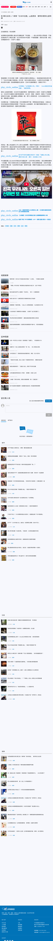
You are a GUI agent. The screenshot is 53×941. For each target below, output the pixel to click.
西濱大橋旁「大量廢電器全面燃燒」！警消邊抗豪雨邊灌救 (4, 664)
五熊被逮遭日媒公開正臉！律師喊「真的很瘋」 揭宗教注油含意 (4, 758)
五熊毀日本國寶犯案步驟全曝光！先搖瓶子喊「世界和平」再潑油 (4, 697)
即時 (24, 6)
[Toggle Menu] (50, 6)
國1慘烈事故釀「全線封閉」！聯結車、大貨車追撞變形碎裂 (4, 533)
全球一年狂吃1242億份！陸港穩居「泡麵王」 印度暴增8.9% (5, 342)
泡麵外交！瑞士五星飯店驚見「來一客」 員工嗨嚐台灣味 (5, 348)
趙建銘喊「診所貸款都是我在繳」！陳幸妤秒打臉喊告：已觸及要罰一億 (4, 483)
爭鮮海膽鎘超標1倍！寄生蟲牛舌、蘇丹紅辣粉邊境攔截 (4, 558)
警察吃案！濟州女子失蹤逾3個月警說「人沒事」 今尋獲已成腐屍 (5, 280)
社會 (33, 6)
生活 (42, 6)
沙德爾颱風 (13, 6)
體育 (39, 6)
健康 (13, 560)
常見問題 (20, 924)
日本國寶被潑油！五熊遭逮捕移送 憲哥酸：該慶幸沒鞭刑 (4, 825)
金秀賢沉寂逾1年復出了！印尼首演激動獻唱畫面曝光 (4, 792)
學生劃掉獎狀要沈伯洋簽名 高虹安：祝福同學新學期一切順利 (4, 549)
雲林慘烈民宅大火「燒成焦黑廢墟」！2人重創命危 (4, 688)
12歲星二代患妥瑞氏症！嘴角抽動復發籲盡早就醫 (4, 767)
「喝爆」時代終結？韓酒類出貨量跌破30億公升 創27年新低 (5, 287)
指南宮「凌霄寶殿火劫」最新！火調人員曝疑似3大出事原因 (4, 672)
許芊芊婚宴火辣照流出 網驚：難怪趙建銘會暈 (4, 450)
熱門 (27, 6)
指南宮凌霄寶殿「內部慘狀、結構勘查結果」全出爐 (4, 630)
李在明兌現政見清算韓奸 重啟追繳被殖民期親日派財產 (5, 319)
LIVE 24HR (5, 6)
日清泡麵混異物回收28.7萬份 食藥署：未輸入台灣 (5, 374)
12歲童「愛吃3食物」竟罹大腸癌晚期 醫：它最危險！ (5, 381)
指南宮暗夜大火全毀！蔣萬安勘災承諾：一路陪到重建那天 (4, 508)
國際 (45, 6)
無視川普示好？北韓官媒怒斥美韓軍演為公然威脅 (5, 300)
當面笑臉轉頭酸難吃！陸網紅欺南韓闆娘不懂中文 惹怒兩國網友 (5, 326)
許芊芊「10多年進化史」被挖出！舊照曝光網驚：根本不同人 (4, 524)
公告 (19, 922)
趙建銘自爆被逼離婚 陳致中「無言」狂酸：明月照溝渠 (4, 458)
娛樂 (36, 6)
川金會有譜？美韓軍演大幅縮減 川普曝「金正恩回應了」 (5, 313)
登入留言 (48, 401)
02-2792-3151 (42, 930)
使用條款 (4, 926)
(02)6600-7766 (41, 926)
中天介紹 (4, 922)
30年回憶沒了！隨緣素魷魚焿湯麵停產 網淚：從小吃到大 (5, 355)
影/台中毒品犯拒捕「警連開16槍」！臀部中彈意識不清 (4, 491)
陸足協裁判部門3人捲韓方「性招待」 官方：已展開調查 (5, 293)
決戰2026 (19, 6)
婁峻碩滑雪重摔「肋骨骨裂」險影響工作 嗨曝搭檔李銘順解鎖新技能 (4, 816)
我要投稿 (20, 930)
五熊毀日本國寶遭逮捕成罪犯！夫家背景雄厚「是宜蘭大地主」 (4, 808)
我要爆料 (20, 928)
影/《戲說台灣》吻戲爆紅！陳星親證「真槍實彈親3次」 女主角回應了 (4, 775)
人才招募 (4, 924)
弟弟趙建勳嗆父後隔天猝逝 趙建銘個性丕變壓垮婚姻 (4, 541)
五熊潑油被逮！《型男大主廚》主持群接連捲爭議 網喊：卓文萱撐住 (4, 833)
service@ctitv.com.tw (44, 932)
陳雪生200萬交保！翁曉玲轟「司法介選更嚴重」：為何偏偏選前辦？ (4, 655)
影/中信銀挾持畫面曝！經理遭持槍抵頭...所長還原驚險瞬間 (5, 387)
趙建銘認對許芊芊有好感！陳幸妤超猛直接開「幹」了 (4, 466)
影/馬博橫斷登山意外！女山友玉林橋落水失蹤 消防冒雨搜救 (4, 639)
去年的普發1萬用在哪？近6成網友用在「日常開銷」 (4, 500)
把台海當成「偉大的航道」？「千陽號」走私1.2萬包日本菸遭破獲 (4, 680)
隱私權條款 (4, 928)
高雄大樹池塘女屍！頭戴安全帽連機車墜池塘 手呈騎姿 (4, 622)
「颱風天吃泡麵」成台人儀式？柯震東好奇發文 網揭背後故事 (5, 361)
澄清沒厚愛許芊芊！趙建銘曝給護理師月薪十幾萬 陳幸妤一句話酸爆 (4, 475)
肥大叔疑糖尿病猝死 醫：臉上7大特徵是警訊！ (4, 783)
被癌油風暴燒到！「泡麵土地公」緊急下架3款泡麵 (5, 368)
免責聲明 (4, 930)
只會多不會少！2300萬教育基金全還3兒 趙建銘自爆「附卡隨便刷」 (4, 516)
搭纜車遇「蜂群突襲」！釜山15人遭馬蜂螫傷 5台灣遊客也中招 (5, 306)
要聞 (30, 6)
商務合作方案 (5, 931)
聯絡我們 (20, 926)
